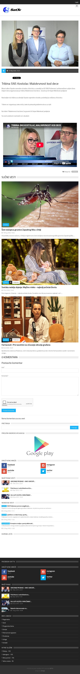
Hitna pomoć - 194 (8, 658)
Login (76, 2)
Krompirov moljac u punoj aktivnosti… (18, 523)
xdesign (43, 671)
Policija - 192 (7, 651)
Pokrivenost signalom (9, 633)
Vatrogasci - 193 (8, 654)
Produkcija (6, 636)
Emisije (5, 629)
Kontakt (5, 643)
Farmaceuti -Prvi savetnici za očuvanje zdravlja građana (26, 344)
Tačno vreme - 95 (8, 661)
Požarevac (16, 282)
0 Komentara (10, 357)
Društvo (6, 225)
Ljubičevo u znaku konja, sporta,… (15, 515)
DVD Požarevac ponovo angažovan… (16, 506)
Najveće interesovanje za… (19, 608)
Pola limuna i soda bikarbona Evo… (21, 488)
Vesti (4, 623)
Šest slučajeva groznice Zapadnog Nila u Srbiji (21, 229)
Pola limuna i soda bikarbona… (20, 595)
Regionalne (6, 619)
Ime (3, 367)
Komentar (5, 376)
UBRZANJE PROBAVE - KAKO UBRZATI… (23, 481)
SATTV (51, 668)
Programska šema (8, 626)
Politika (75, 171)
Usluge (5, 639)
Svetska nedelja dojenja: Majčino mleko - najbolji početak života (29, 287)
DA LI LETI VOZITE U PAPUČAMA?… (21, 495)
